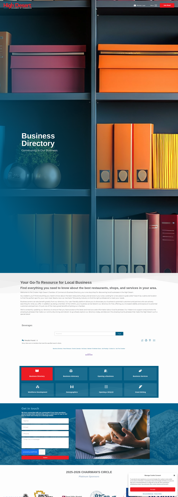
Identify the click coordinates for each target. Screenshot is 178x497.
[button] (174, 475)
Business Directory (57, 348)
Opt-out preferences (148, 493)
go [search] (120, 333)
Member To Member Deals (94, 348)
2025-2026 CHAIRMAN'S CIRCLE (89, 472)
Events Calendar (76, 348)
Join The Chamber (120, 348)
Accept (152, 489)
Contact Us (112, 348)
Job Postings (105, 348)
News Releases (67, 348)
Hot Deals (84, 348)
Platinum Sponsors (89, 476)
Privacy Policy (158, 493)
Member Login (141, 5)
